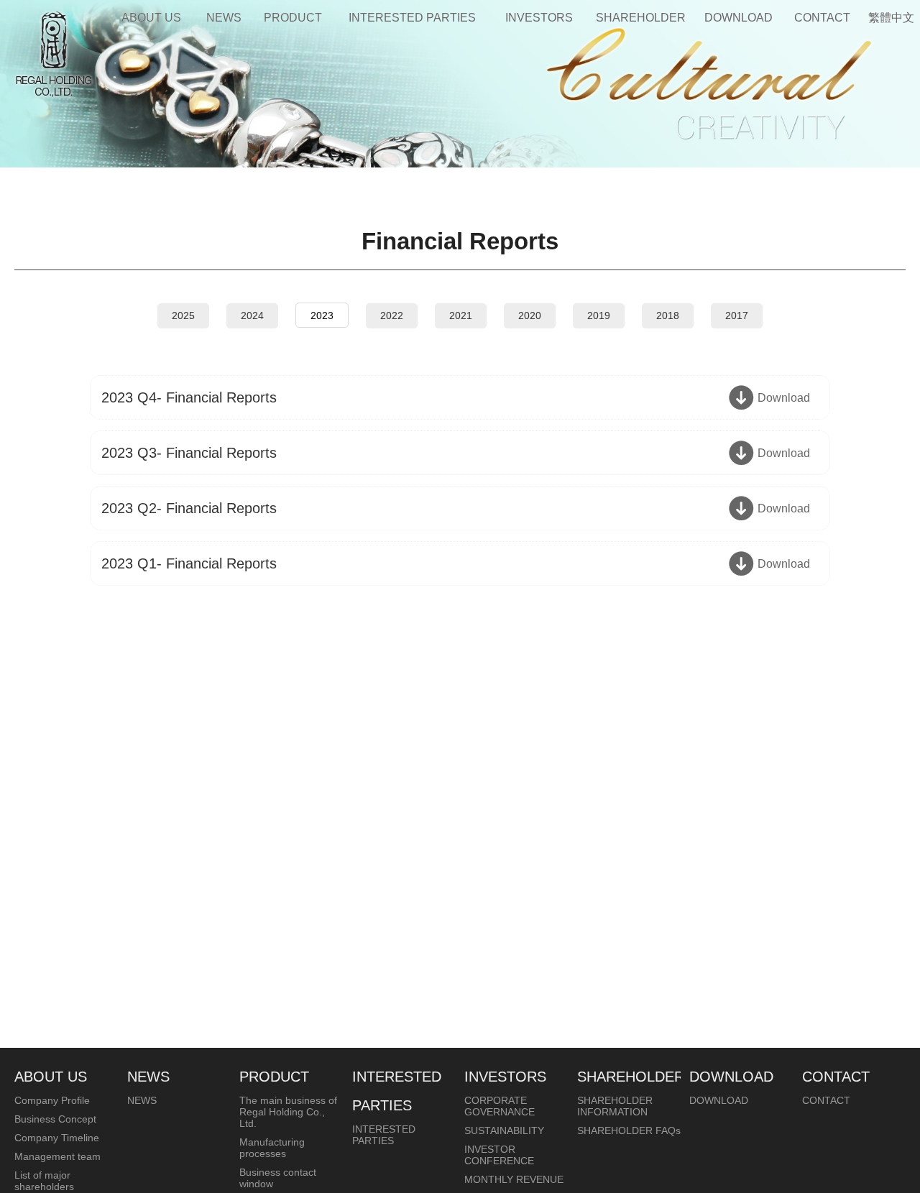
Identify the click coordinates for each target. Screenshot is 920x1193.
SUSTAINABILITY (504, 1130)
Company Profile (52, 1100)
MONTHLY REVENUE (514, 1179)
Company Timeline (56, 1137)
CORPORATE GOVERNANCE (499, 1106)
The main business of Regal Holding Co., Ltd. (288, 1112)
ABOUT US (151, 17)
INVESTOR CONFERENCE (499, 1154)
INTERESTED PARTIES (412, 17)
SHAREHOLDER (641, 17)
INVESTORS (539, 17)
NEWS (224, 17)
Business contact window (277, 1177)
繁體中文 (891, 17)
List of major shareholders (44, 1180)
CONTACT (822, 17)
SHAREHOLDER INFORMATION (615, 1106)
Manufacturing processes (272, 1147)
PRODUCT (293, 17)
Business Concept (55, 1119)
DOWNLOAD (738, 17)
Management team (57, 1156)
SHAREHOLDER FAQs (629, 1130)
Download (784, 398)
